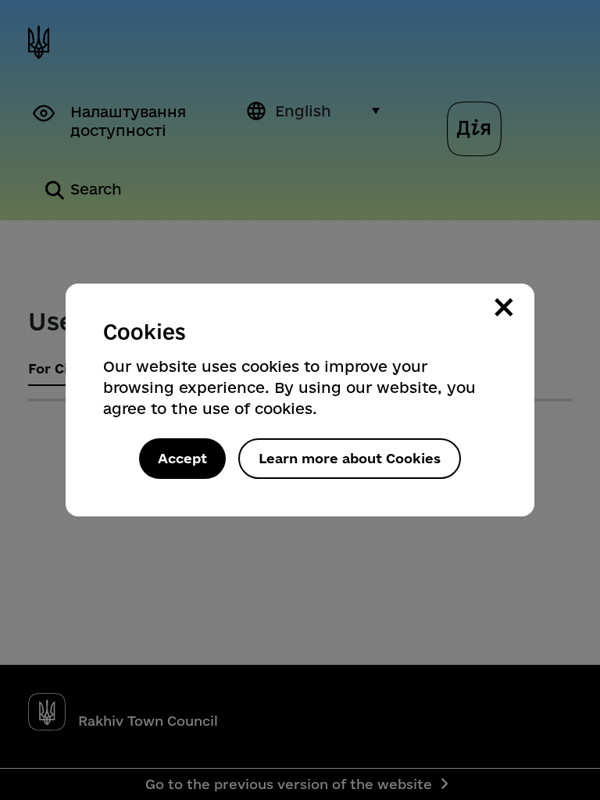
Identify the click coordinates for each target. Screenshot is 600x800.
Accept (182, 458)
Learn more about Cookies (350, 458)
